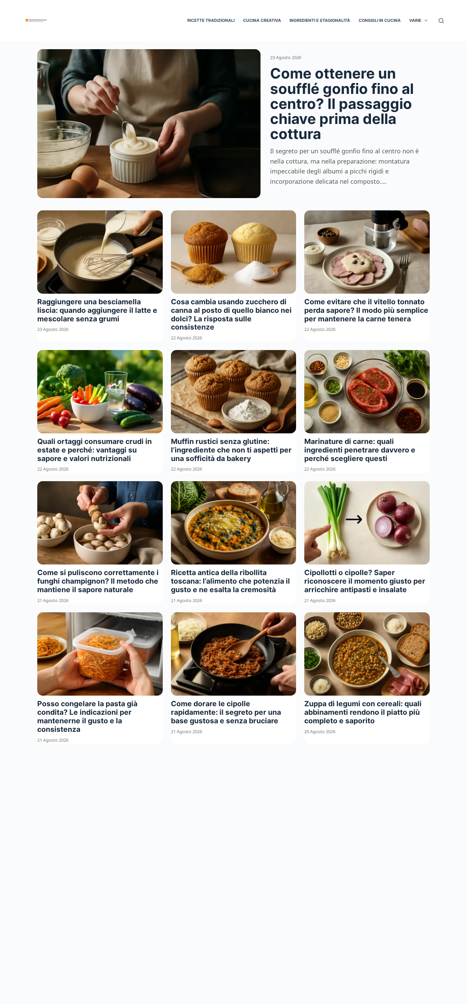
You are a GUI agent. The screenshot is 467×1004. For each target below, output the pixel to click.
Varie (415, 20)
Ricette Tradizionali (211, 20)
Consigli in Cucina (380, 20)
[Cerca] (441, 20)
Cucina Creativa (262, 20)
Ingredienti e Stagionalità (320, 20)
